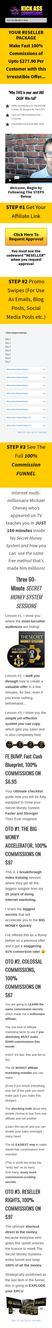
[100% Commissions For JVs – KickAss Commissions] (26, 10)
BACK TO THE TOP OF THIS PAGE (32, 432)
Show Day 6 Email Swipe (17, 409)
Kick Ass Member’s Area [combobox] (17, 20)
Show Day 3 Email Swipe (17, 385)
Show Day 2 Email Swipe (17, 377)
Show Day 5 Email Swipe (17, 401)
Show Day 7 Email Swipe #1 (19, 417)
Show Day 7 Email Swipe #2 (19, 425)
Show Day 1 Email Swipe (17, 369)
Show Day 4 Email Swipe (17, 393)
